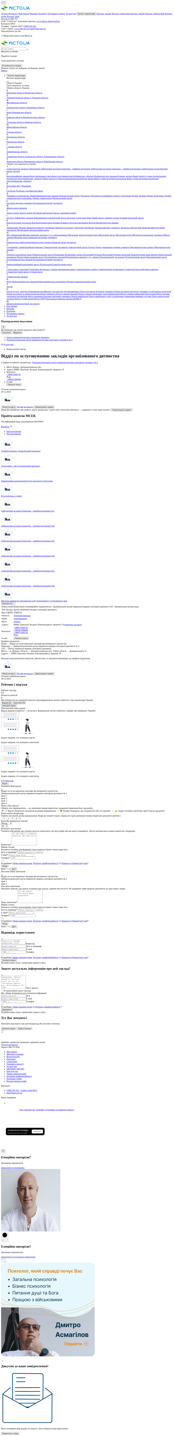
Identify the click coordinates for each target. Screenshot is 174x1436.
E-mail (29, 949)
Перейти (5, 427)
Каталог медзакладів (86, 14)
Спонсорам (12, 1061)
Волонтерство (13, 1056)
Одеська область (14, 132)
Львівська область (32, 122)
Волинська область (33, 93)
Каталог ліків (13, 16)
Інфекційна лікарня (24, 218)
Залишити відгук (9, 706)
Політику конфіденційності (45, 863)
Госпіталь (11, 191)
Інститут (11, 218)
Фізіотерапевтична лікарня (24, 282)
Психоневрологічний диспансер (48, 259)
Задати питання (24, 1029)
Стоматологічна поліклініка (111, 269)
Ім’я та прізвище (33, 946)
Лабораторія (12, 228)
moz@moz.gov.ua (38, 29)
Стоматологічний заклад (18, 272)
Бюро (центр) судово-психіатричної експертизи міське (68, 179)
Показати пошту (14, 385)
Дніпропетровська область (19, 98)
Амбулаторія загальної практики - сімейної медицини (65, 169)
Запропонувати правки (44, 407)
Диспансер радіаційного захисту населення (111, 196)
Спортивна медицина (39, 269)
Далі (14, 869)
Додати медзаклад (9, 14)
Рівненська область (15, 142)
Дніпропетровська (22, 615)
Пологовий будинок (92, 255)
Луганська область (15, 122)
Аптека (16, 171)
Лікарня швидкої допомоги (107, 228)
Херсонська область (34, 156)
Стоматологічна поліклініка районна (141, 269)
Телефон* (5, 858)
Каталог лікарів (137, 14)
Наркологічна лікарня (41, 242)
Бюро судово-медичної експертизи (110, 179)
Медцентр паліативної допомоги (147, 235)
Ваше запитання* (9, 902)
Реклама (33, 14)
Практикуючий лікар (141, 255)
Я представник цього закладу (17, 991)
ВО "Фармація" (24, 186)
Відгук (4, 783)
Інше (89, 218)
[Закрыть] (2, 1031)
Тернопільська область (17, 152)
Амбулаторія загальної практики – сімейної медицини (116, 169)
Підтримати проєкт (56, 14)
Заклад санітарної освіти (64, 213)
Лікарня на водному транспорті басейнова (75, 228)
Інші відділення (14, 431)
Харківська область (16, 156)
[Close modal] (2, 789)
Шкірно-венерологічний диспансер (23, 304)
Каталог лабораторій (154, 14)
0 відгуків (8, 344)
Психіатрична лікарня (55, 257)
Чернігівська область (53, 161)
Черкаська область (15, 161)
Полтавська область (16, 137)
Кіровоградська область (34, 117)
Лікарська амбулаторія (131, 228)
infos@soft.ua (54, 21)
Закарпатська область (17, 107)
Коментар (30, 944)
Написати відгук (8, 407)
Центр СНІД (40, 299)
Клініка (57, 223)
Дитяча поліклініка (155, 196)
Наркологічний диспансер (64, 242)
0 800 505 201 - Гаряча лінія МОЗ (22, 1090)
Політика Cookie (14, 1079)
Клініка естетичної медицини (75, 223)
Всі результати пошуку (11, 66)
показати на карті (73, 624)
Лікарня (22, 228)
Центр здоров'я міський (67, 294)
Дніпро (17, 621)
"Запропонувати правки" (121, 410)
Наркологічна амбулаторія (19, 242)
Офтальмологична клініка (141, 247)
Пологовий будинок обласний (116, 255)
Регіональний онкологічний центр (56, 264)
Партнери (11, 1059)
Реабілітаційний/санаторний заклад (23, 264)
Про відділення (14, 434)
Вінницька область (16, 93)
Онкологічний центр (78, 247)
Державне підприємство (18, 196)
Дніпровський (20, 618)
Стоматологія (36, 272)
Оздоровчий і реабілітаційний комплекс (25, 247)
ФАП (9, 282)
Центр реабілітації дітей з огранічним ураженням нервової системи (120, 296)
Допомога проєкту (15, 1064)
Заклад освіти (13, 213)
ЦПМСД (77, 299)
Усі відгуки (71, 14)
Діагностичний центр (62, 198)
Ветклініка (12, 186)
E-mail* (4, 855)
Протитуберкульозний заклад (31, 257)
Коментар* (6, 844)
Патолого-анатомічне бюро (19, 255)
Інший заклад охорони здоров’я (107, 218)
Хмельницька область (54, 156)
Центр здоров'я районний (132, 294)
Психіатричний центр (156, 257)
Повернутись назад (10, 1433)
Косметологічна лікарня (107, 223)
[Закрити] (3, 327)
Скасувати (6, 333)
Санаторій (24, 269)
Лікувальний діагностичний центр (33, 230)
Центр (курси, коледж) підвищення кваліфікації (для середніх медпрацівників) (43, 291)
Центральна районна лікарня (59, 299)
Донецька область (40, 98)
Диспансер (85, 196)
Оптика (92, 247)
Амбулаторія (34, 169)
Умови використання (22, 863)
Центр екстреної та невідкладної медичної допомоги (31, 294)
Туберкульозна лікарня (17, 277)
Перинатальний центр (43, 255)
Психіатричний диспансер (112, 257)
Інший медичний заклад (133, 218)
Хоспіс (10, 286)
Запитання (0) (19, 703)
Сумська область (14, 147)
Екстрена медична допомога (20, 203)
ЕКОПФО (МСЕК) (15, 1069)
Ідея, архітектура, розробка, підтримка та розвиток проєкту (46, 1110)
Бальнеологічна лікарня (106, 176)
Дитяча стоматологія (42, 198)
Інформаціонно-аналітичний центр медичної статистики (60, 218)
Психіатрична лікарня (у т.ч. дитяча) (83, 257)
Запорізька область (35, 107)
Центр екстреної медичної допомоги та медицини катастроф (142, 291)
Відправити (6, 1010)
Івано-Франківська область (19, 112)
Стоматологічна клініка (86, 269)
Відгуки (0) (6, 703)
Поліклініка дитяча (74, 255)
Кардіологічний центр (42, 223)
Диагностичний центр (69, 196)
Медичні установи (15, 1054)
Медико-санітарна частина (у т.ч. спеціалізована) (45, 235)
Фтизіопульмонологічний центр (81, 282)
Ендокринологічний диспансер (48, 203)
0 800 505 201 (30, 26)
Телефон (30, 952)
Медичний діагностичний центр (83, 235)
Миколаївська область (17, 127)
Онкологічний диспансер (56, 247)
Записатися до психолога (12, 1168)
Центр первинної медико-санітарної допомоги (49, 296)
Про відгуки (12, 1071)
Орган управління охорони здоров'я (112, 247)
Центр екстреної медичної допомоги (97, 291)
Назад (4, 866)
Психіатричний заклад (135, 257)
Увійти (4, 70)
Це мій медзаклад (25, 407)
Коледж (92, 223)
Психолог (42, 14)
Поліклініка (59, 255)
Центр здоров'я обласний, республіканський (99, 294)
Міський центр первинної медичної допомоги (35, 237)
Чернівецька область (34, 161)
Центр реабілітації (80, 296)
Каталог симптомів (121, 14)
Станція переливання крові (62, 269)
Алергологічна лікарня (17, 169)
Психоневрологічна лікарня (20, 259)
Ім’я (28, 996)
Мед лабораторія (14, 235)
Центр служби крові (24, 299)
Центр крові (150, 294)
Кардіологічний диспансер (19, 223)
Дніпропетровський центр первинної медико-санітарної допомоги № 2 (65, 362)
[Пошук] (28, 49)
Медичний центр (124, 235)
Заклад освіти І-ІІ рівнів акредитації (36, 213)
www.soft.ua (41, 21)
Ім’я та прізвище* (9, 852)
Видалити (17, 333)
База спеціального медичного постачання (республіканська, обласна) (62, 176)
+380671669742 (14, 374)
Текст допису (32, 988)
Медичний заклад (107, 235)
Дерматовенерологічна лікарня (44, 196)
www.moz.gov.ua (21, 29)
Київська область (15, 117)
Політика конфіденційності (19, 1076)
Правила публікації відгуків (74, 863)
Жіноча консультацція (17, 208)
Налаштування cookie (17, 1081)
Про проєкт (23, 14)
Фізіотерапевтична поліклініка (51, 282)
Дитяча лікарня (139, 196)
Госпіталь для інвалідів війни (29, 191)
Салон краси (13, 269)
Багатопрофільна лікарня (18, 176)
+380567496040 (14, 379)
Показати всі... (8, 604)
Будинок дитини (125, 176)
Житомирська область (17, 103)
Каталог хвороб (104, 14)
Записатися (30, 1257)
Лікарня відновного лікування (40, 228)
